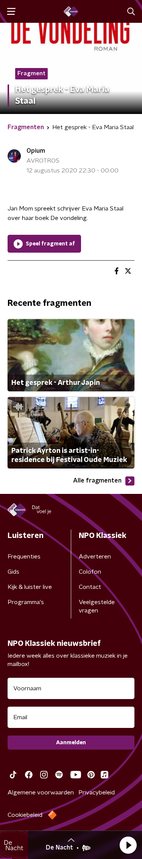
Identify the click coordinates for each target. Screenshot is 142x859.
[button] (128, 845)
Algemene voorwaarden (41, 792)
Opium (36, 151)
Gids (13, 572)
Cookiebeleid (25, 815)
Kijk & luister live (30, 587)
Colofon (90, 572)
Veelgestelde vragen (97, 606)
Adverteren (95, 557)
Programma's (26, 602)
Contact (90, 587)
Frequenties (24, 557)
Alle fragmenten (97, 481)
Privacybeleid (96, 792)
